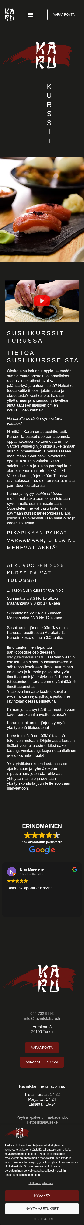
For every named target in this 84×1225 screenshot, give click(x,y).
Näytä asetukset (42, 1209)
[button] (30, 14)
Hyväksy (42, 1196)
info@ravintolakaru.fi (25, 657)
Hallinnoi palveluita (41, 1183)
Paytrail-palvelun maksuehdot (42, 1117)
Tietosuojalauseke (42, 1219)
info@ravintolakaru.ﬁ (42, 1018)
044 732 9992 (42, 1013)
